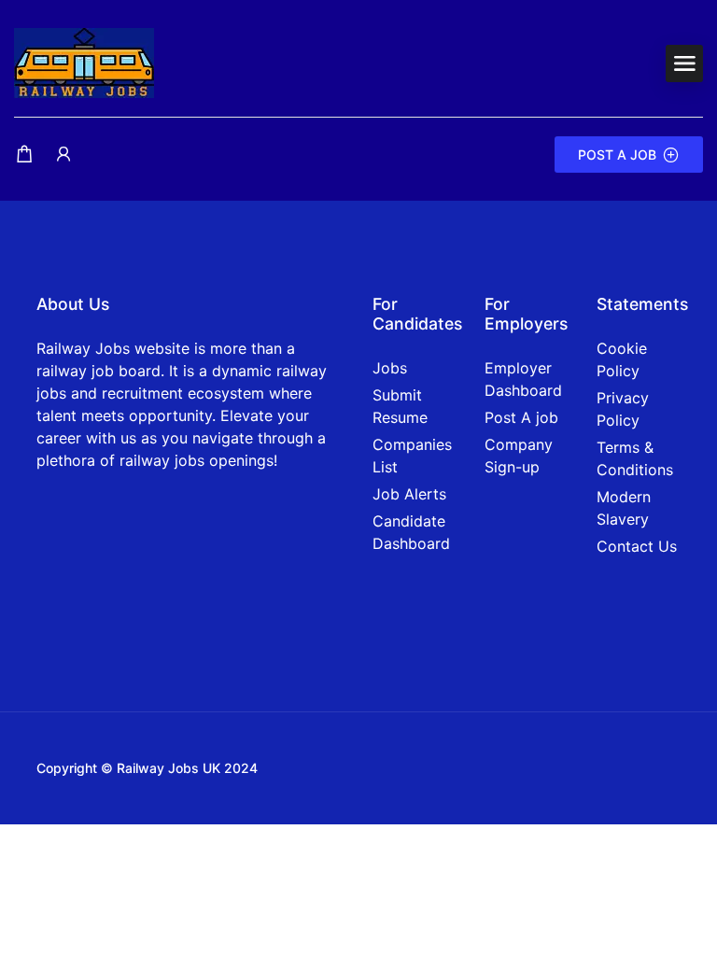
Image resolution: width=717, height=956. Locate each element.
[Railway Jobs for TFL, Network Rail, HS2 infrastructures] (84, 61)
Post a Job (617, 154)
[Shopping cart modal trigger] (24, 154)
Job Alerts (409, 494)
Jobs (390, 367)
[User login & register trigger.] (63, 154)
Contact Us (637, 546)
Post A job (521, 417)
